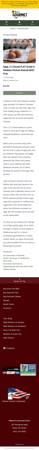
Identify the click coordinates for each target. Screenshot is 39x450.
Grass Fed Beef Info (11, 330)
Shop (6, 24)
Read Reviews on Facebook (14, 326)
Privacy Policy (19, 444)
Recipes (6, 300)
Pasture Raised (9, 269)
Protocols (7, 308)
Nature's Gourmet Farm (10, 80)
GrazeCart (32, 448)
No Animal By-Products (13, 263)
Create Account (23, 28)
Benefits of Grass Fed (12, 334)
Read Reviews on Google (13, 322)
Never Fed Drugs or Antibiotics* (16, 258)
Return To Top (19, 281)
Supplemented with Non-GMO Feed (18, 266)
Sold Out (19, 93)
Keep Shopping (10, 34)
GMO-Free (7, 261)
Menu (32, 24)
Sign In (20, 24)
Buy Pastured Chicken (12, 296)
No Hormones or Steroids (13, 255)
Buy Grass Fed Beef (11, 288)
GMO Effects (8, 337)
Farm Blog (7, 318)
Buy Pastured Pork (10, 292)
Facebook (10, 348)
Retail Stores (8, 304)
